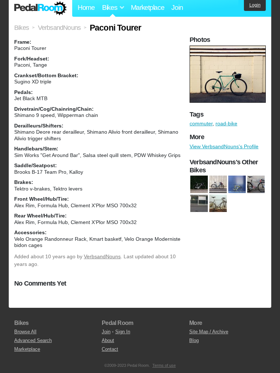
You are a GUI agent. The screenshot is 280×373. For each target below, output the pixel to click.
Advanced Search (33, 340)
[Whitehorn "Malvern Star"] (218, 204)
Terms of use (164, 365)
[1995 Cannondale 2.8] (199, 185)
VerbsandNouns (102, 256)
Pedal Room (40, 8)
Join (177, 7)
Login (255, 5)
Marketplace (147, 7)
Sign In (122, 331)
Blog (194, 340)
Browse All (25, 331)
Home (86, 7)
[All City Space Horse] (218, 185)
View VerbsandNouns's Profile (224, 146)
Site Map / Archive (208, 331)
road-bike (226, 123)
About (108, 340)
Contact (110, 349)
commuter (201, 123)
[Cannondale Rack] (237, 185)
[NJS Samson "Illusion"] (199, 204)
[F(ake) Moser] (255, 185)
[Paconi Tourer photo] (229, 49)
